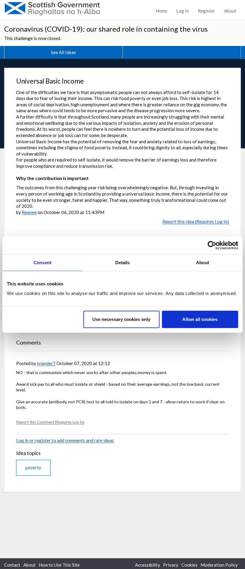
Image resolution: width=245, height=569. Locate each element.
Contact (12, 565)
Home (161, 10)
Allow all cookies (200, 319)
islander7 (46, 363)
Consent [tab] (42, 262)
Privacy (170, 565)
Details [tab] (122, 262)
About (230, 10)
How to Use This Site (59, 565)
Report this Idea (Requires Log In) (195, 221)
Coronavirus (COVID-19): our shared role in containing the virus (106, 28)
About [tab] (202, 262)
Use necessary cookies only (121, 319)
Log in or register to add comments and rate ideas (65, 440)
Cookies (189, 565)
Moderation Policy (219, 565)
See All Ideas (63, 52)
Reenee (29, 212)
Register (206, 10)
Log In (182, 10)
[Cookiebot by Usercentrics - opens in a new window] (212, 245)
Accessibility (147, 565)
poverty (33, 467)
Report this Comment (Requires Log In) (50, 422)
